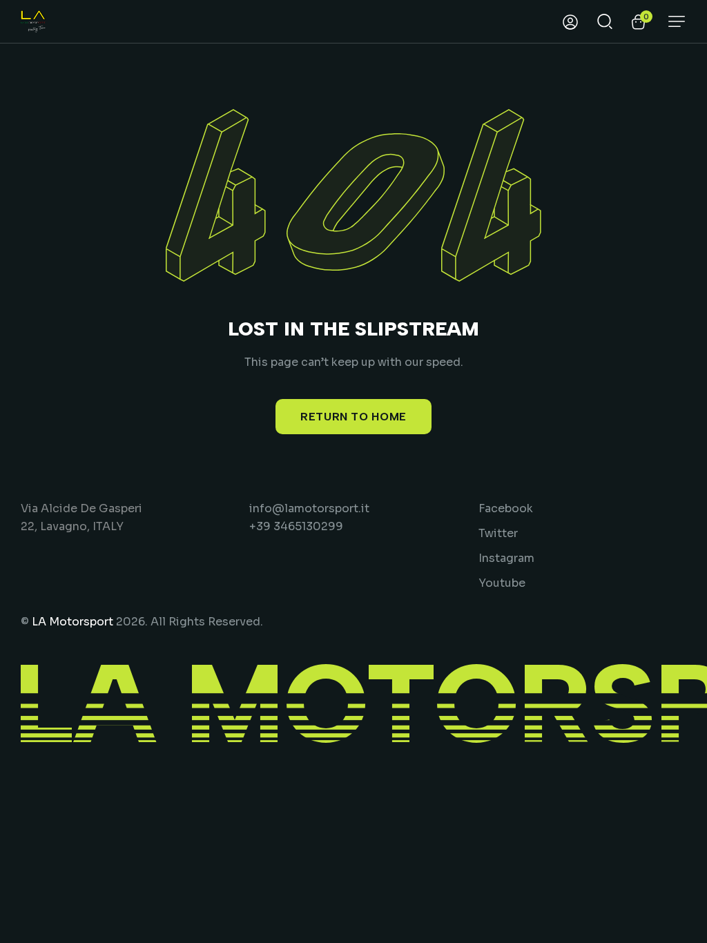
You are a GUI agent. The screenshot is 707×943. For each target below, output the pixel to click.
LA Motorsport (72, 621)
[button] (676, 21)
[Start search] (604, 20)
